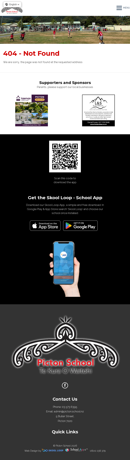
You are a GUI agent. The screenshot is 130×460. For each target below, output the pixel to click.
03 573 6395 (69, 406)
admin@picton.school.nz (69, 411)
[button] (12, 4)
